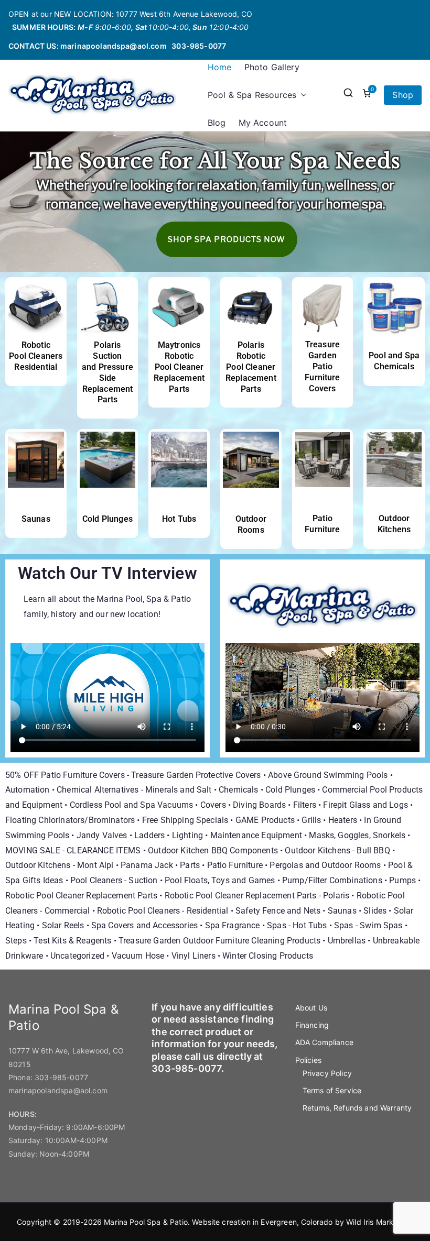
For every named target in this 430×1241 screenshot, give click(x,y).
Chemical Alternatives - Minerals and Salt (134, 790)
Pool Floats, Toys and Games (220, 880)
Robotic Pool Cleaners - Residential (163, 911)
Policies (308, 1060)
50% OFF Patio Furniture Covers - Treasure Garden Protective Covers (133, 775)
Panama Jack (147, 865)
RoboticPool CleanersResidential (35, 356)
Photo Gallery (271, 67)
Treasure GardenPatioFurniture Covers (322, 366)
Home (220, 67)
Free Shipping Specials (185, 820)
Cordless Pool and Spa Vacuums (132, 805)
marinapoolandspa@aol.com (113, 45)
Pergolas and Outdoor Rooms (325, 865)
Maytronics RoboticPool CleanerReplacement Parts (179, 366)
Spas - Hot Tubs (297, 925)
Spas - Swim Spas (368, 925)
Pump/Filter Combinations (332, 880)
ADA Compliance (324, 1042)
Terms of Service (332, 1090)
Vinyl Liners (193, 956)
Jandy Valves (102, 835)
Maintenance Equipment (256, 835)
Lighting (187, 835)
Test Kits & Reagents (72, 941)
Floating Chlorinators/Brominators (70, 820)
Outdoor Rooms (250, 524)
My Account (263, 122)
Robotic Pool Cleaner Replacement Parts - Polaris (257, 895)
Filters (304, 805)
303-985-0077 (198, 45)
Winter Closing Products (267, 956)
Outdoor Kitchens (394, 523)
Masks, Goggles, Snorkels (357, 835)
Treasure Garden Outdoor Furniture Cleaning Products (219, 941)
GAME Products (265, 820)
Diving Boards (259, 805)
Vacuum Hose (138, 956)
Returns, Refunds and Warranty (357, 1107)
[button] (301, 95)
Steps (16, 941)
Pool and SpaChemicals (394, 360)
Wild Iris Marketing (378, 1221)
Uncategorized (77, 956)
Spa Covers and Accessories (144, 925)
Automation (27, 790)
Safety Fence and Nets (277, 911)
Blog (217, 122)
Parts (190, 865)
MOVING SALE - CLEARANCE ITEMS (73, 850)
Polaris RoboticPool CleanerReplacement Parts (250, 366)
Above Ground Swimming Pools (328, 775)
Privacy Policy (327, 1073)
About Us (311, 1007)
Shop (402, 95)
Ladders (149, 835)
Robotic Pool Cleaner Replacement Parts (81, 895)
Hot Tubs (179, 519)
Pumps (402, 880)
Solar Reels (63, 925)
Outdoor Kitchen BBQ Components (213, 850)
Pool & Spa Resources (252, 95)
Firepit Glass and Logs (365, 805)
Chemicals (238, 790)
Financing (312, 1024)
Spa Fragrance (232, 925)
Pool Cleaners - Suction (114, 880)
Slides (374, 911)
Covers (213, 805)
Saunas (36, 519)
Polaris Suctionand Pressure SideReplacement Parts (107, 372)
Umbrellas (347, 941)
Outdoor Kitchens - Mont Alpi (59, 865)
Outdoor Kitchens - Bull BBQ (337, 850)
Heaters (342, 820)
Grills (311, 820)
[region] (215, 201)
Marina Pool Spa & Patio (146, 1221)
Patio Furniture (322, 523)
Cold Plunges (107, 519)
